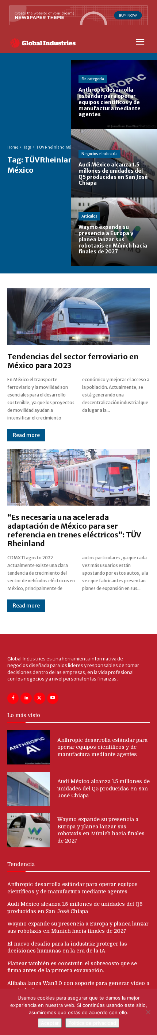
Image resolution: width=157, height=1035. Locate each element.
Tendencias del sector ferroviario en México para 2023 (72, 361)
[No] (148, 1012)
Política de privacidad (92, 1023)
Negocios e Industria (99, 154)
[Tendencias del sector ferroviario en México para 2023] (78, 316)
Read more (26, 435)
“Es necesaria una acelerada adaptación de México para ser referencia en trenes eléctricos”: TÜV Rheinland (74, 530)
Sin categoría (92, 79)
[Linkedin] (26, 698)
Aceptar (50, 1023)
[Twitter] (39, 698)
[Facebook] (13, 698)
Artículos (89, 216)
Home (12, 147)
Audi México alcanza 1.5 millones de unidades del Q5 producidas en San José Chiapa (103, 788)
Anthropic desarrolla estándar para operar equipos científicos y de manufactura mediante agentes (102, 747)
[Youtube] (52, 698)
